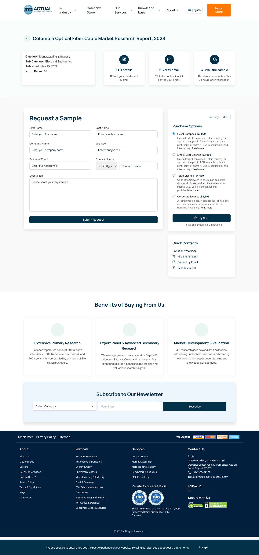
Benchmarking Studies (144, 472)
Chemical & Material (86, 472)
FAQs (22, 492)
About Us (25, 456)
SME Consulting (140, 477)
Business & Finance (86, 456)
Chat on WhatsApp (185, 250)
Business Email (38, 159)
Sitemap (64, 437)
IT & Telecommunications (89, 487)
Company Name (39, 143)
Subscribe (194, 406)
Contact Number (105, 159)
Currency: (213, 116)
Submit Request (93, 220)
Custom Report (140, 456)
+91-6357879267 (201, 472)
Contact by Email (187, 262)
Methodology (27, 461)
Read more (198, 148)
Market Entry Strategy (143, 466)
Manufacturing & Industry (90, 477)
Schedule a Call (186, 267)
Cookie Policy (180, 547)
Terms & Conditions (30, 487)
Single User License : (194, 154)
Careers (24, 466)
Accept (203, 547)
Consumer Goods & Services (91, 507)
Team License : (190, 175)
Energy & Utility (84, 466)
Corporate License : (193, 196)
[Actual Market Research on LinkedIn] (189, 490)
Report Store (219, 9)
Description (36, 175)
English (196, 10)
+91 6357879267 (187, 256)
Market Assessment (142, 461)
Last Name (102, 127)
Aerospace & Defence (87, 502)
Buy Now (203, 218)
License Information (30, 472)
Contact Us (25, 497)
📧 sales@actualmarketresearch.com (208, 476)
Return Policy (27, 482)
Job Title (101, 143)
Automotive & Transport (88, 461)
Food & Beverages (85, 482)
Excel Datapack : (191, 133)
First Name (36, 127)
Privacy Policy (46, 437)
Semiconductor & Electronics (91, 497)
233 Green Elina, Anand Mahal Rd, (206, 460)
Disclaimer (25, 437)
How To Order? (28, 477)
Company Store (94, 10)
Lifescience (82, 492)
